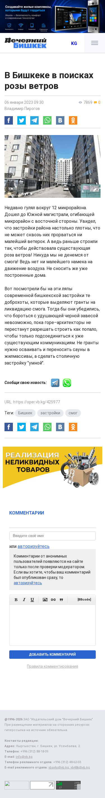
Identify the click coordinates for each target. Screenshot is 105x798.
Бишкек (25, 413)
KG (74, 43)
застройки (50, 413)
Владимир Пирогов (22, 108)
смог (73, 413)
